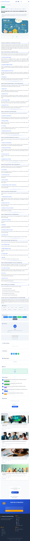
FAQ (2, 535)
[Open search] (21, 1)
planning (18, 523)
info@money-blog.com (20, 529)
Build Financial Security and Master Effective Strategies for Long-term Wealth (15, 458)
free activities (20, 309)
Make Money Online (19, 525)
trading (18, 520)
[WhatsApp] (18, 354)
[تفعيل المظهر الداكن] (19, 1)
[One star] (12, 337)
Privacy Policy (3, 532)
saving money (4, 307)
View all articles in (14, 482)
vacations (12, 307)
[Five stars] (17, 337)
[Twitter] (14, 354)
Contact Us (3, 530)
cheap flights (15, 309)
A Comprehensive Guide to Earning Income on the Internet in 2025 (13, 383)
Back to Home (15, 492)
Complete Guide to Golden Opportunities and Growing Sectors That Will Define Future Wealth (15, 389)
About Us (3, 529)
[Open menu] (28, 1)
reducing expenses (21, 307)
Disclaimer (19, 539)
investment (18, 517)
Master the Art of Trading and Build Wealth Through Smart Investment (13, 393)
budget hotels (10, 309)
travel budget (4, 309)
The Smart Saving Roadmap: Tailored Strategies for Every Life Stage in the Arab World (14, 474)
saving (18, 519)
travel (8, 307)
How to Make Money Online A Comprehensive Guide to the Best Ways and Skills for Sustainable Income (15, 380)
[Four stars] (16, 337)
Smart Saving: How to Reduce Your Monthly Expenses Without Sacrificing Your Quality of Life (15, 425)
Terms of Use (3, 533)
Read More (3, 429)
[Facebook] (12, 354)
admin (17, 530)
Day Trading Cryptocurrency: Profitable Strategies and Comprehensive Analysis (15, 386)
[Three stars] (15, 337)
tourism (16, 307)
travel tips (25, 309)
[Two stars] (13, 337)
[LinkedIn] (16, 354)
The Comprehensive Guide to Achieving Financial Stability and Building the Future (14, 442)
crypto (18, 522)
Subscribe (15, 406)
